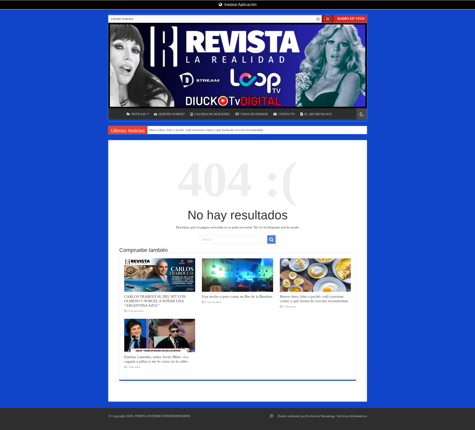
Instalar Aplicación (240, 4)
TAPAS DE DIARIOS (254, 114)
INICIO (117, 113)
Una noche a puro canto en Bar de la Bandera (237, 296)
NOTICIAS (138, 114)
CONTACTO (286, 114)
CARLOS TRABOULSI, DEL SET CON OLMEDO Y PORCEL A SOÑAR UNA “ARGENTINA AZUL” (155, 300)
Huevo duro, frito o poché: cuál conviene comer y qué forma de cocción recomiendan (206, 130)
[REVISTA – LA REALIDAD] (237, 65)
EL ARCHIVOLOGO (318, 114)
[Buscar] (271, 239)
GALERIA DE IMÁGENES (212, 114)
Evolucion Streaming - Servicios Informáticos (336, 416)
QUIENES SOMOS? (171, 114)
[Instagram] (318, 19)
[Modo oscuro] (361, 114)
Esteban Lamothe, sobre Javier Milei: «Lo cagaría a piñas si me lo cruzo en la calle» (156, 359)
